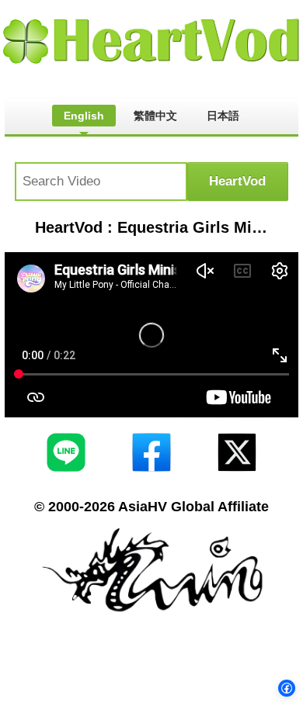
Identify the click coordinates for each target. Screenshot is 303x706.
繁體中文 (155, 115)
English (84, 115)
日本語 (223, 115)
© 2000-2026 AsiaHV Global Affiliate (151, 506)
